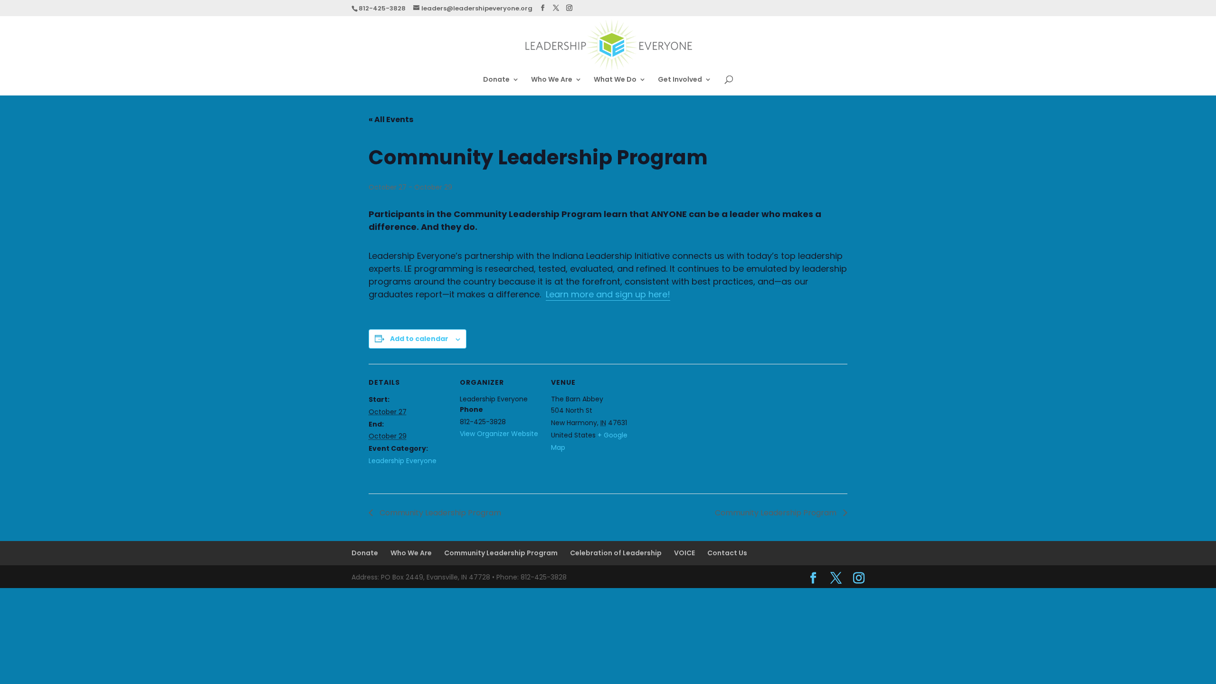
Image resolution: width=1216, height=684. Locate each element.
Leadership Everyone (403, 461)
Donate (496, 80)
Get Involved (680, 80)
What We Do (615, 80)
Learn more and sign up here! (608, 294)
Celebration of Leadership (616, 553)
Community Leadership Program (439, 512)
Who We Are (551, 80)
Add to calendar (419, 338)
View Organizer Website (499, 433)
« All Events (391, 119)
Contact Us (727, 553)
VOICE (684, 553)
